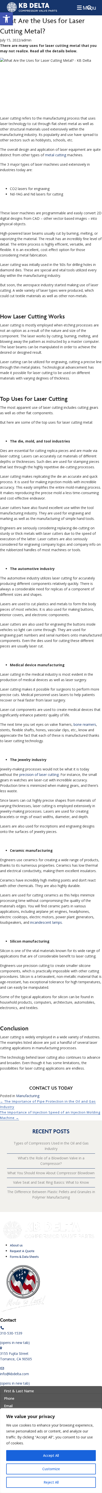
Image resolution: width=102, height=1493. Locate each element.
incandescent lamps (46, 922)
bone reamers (85, 724)
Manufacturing (27, 1095)
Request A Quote (22, 1251)
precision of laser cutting (39, 774)
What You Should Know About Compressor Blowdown (51, 1173)
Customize (51, 1468)
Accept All (51, 1455)
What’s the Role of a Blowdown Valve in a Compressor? (51, 1161)
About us (16, 1245)
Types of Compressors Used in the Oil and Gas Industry (51, 1146)
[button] (6, 18)
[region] (51, 1450)
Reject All (51, 1482)
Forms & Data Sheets (24, 1257)
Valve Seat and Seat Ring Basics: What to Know (51, 1182)
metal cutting (55, 155)
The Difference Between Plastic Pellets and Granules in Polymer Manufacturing (51, 1194)
